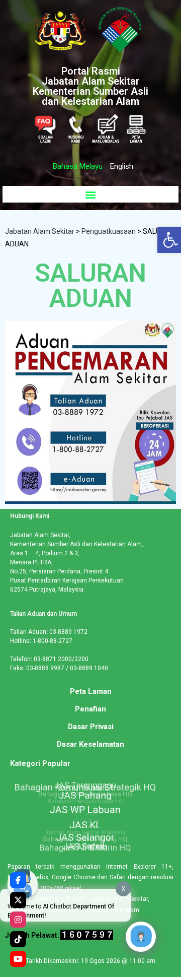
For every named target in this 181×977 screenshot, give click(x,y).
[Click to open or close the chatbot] (141, 937)
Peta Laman (91, 691)
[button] (90, 194)
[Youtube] (18, 959)
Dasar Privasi (91, 726)
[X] (18, 900)
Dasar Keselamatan (90, 744)
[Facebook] (18, 880)
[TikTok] (18, 939)
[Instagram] (18, 919)
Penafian (90, 708)
